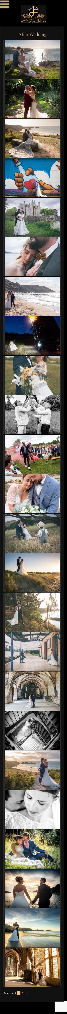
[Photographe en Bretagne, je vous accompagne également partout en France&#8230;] (32, 770)
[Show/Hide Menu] (4, 4)
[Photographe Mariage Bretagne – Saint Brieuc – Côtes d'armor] (33, 14)
